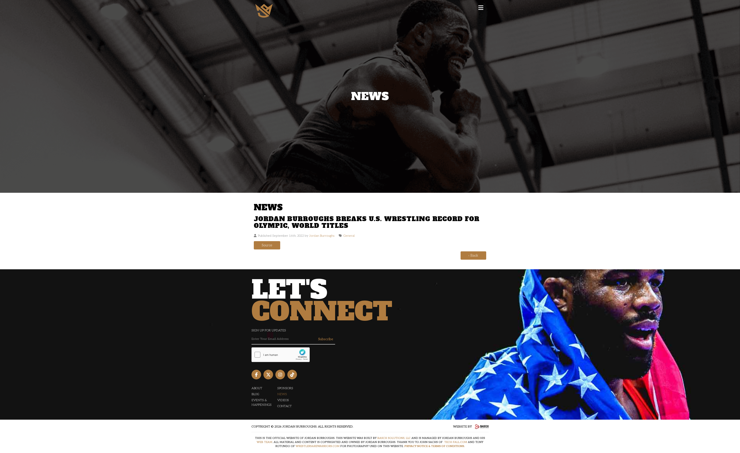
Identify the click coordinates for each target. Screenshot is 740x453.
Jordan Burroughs (322, 236)
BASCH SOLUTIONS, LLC (394, 438)
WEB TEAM (264, 442)
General (349, 236)
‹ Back (473, 255)
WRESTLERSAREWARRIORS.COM (318, 446)
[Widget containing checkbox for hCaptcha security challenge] (280, 354)
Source (267, 245)
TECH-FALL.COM (455, 442)
